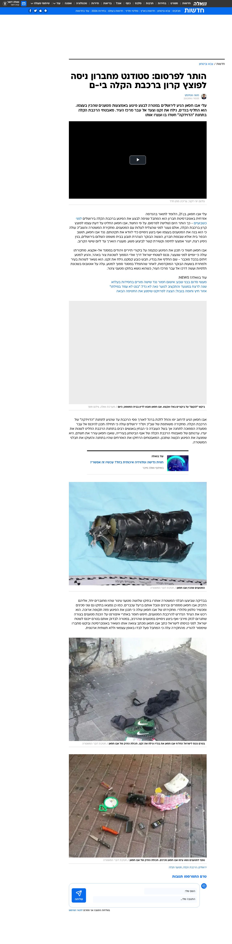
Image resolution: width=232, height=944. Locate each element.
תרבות (150, 3)
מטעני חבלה (175, 867)
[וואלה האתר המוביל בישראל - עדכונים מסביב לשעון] (200, 3)
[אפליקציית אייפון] (40, 11)
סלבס (138, 3)
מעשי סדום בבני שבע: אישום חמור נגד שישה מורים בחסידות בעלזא (159, 282)
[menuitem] (184, 4)
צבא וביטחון (163, 11)
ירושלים (202, 867)
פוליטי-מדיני (131, 11)
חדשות (186, 3)
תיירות (95, 3)
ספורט (174, 3)
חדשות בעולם (115, 11)
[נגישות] (5, 3)
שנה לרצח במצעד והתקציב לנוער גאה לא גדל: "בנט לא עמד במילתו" (158, 287)
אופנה (68, 3)
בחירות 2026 (99, 11)
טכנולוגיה (81, 3)
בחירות (162, 3)
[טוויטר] (35, 11)
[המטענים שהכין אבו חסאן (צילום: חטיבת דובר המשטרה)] (138, 536)
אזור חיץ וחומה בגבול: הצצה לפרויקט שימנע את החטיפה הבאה (161, 291)
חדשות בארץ (148, 11)
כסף (128, 3)
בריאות (107, 3)
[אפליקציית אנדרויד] (45, 11)
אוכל (118, 3)
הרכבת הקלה (190, 867)
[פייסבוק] (30, 11)
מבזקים (177, 11)
